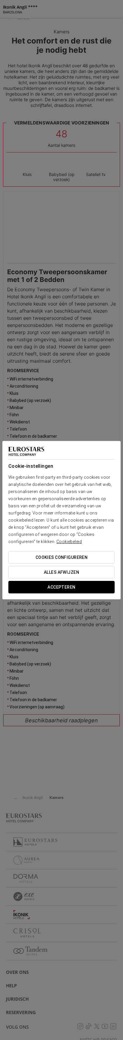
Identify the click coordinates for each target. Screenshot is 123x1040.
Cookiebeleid (69, 541)
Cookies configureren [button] (61, 557)
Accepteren (61, 587)
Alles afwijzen (61, 572)
